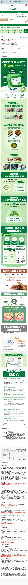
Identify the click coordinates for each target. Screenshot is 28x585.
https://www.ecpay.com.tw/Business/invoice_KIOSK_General (16, 575)
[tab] (4, 52)
